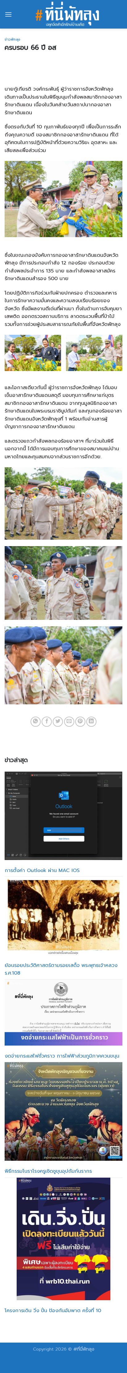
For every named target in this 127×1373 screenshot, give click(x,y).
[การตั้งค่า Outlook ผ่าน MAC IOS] (63, 816)
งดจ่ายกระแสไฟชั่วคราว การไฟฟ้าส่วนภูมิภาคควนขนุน (62, 1056)
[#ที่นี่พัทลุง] (67, 14)
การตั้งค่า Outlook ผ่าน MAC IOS (42, 870)
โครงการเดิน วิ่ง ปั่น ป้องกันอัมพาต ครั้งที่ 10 (53, 1310)
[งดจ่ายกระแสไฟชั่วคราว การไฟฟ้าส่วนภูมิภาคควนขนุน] (63, 1013)
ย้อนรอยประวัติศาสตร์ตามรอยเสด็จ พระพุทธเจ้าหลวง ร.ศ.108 (61, 969)
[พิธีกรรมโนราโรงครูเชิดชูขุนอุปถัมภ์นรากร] (63, 1111)
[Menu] (8, 14)
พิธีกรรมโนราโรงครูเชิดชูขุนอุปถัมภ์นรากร (48, 1171)
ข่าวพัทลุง (12, 39)
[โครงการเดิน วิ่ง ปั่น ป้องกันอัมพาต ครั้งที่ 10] (64, 1239)
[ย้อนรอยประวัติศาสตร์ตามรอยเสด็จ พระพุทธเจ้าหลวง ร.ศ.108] (63, 916)
